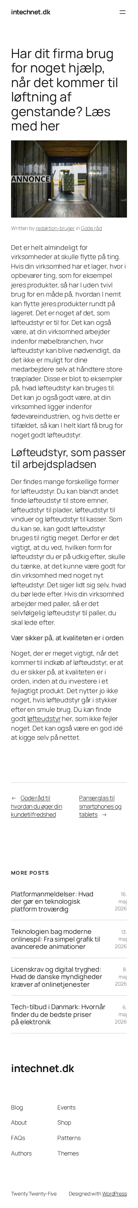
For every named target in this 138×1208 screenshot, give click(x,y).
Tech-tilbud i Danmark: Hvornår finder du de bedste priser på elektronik (58, 1014)
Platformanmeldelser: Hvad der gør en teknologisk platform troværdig (52, 901)
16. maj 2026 (121, 901)
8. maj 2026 (121, 976)
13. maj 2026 (121, 939)
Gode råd (91, 228)
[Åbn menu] (122, 12)
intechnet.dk (30, 11)
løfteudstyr (44, 718)
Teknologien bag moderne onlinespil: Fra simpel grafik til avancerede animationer (55, 939)
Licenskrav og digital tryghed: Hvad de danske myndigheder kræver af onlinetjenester (56, 976)
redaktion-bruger (55, 228)
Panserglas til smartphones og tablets (100, 806)
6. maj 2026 (121, 1014)
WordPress (114, 1193)
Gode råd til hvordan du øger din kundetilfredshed (36, 806)
